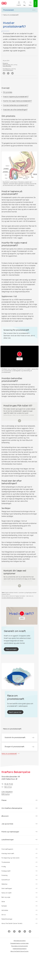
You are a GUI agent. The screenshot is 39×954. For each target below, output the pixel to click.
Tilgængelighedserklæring (19, 948)
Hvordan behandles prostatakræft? (15, 105)
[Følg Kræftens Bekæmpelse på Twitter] (19, 931)
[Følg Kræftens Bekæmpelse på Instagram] (14, 931)
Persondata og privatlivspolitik (19, 946)
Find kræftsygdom (7, 849)
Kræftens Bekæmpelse (16, 771)
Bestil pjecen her (15, 712)
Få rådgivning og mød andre (10, 858)
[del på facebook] (4, 73)
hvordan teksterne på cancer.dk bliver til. (12, 597)
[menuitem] (19, 3)
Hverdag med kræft (8, 853)
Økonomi (5, 816)
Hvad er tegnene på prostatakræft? (15, 96)
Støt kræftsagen (7, 888)
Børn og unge (6, 897)
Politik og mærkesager (10, 832)
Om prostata (7, 92)
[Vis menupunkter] (19, 10)
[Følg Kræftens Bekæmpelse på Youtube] (30, 931)
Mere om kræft (11, 649)
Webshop (4, 884)
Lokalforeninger (8, 839)
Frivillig (4, 866)
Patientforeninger (7, 919)
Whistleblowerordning (19, 940)
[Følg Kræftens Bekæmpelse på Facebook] (9, 931)
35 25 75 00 (8, 784)
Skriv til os (8, 787)
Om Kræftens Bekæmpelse (12, 808)
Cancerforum (6, 879)
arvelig (25, 280)
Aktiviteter (5, 910)
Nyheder (4, 906)
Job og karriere (7, 824)
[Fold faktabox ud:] (19, 421)
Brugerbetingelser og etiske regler (20, 943)
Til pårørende (6, 862)
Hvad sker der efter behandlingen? (15, 109)
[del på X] (8, 73)
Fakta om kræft (6, 893)
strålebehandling (7, 389)
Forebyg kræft (6, 871)
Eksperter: (5, 63)
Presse (4, 800)
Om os (4, 914)
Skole (3, 901)
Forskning (4, 875)
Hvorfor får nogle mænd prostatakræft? (17, 101)
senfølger (10, 516)
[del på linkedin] (12, 73)
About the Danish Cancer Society (12, 923)
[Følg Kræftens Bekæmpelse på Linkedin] (25, 931)
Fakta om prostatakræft (11, 15)
